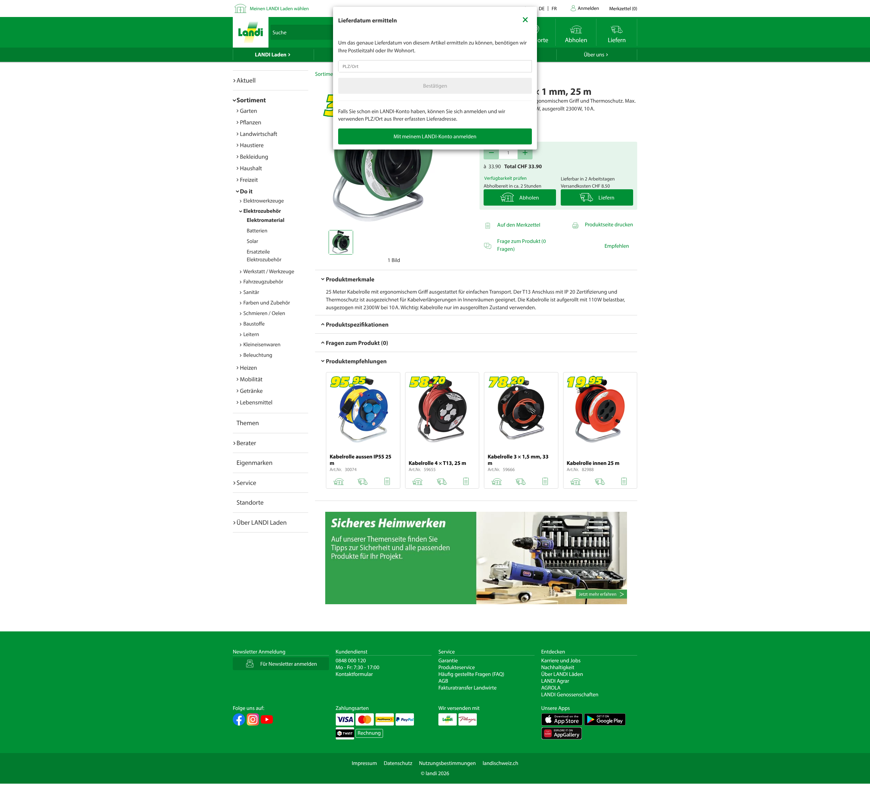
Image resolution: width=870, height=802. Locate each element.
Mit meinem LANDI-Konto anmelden (435, 136)
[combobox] (435, 66)
